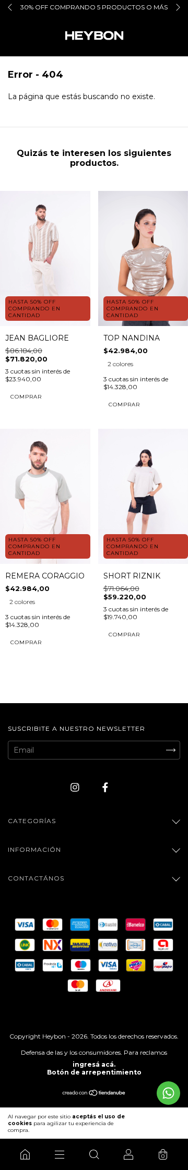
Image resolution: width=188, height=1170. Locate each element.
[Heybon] (25, 1154)
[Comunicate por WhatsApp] (168, 1093)
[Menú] (59, 1154)
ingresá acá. (94, 1064)
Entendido (158, 1123)
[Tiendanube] (94, 1093)
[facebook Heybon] (105, 787)
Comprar (26, 396)
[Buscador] (94, 1154)
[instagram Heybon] (76, 787)
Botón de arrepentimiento (94, 1072)
